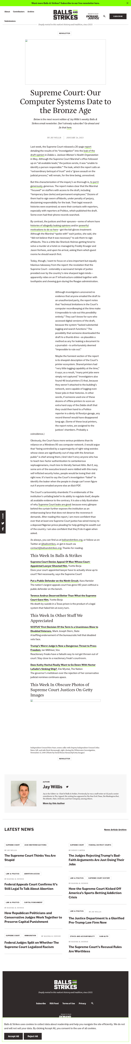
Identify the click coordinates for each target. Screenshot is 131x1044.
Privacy (82, 1003)
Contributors (18, 11)
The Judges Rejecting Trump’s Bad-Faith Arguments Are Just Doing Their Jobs (96, 860)
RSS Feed (54, 1003)
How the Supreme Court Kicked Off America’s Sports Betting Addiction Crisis (95, 893)
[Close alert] (127, 3)
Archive (31, 11)
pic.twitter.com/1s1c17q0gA (32, 397)
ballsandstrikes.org (72, 539)
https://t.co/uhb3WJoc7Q (31, 386)
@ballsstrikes (48, 543)
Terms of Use (68, 1003)
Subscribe (118, 16)
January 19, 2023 (30, 417)
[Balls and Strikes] (65, 14)
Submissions (10, 21)
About (7, 11)
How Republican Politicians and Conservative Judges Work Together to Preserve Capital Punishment (33, 917)
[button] (104, 16)
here (69, 127)
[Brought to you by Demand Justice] (92, 16)
